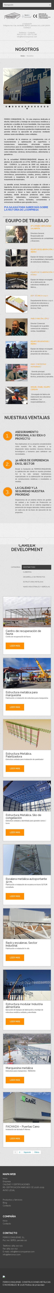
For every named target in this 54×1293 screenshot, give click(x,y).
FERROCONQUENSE (12, 1282)
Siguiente (27, 1152)
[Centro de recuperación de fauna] (27, 612)
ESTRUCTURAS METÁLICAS (33, 582)
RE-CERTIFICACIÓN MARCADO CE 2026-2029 (23, 1187)
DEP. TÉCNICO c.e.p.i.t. (39, 296)
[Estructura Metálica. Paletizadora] (27, 734)
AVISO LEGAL (9, 1190)
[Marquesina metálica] (27, 1049)
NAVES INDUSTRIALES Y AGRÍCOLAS (36, 587)
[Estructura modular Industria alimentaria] (27, 985)
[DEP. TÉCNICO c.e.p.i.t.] (17, 304)
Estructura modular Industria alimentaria (24, 1005)
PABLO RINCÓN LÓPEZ (40, 319)
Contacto (7, 1206)
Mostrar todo (29, 567)
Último (36, 1152)
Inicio (23, 56)
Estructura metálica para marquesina (22, 694)
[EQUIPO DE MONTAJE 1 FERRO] (17, 349)
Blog (5, 1203)
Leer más (15, 646)
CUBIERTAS (27, 572)
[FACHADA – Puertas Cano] (27, 1107)
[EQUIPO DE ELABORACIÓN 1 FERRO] (17, 257)
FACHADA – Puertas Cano (22, 1126)
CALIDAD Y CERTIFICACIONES (16, 1184)
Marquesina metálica (19, 1068)
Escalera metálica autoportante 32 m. (26, 880)
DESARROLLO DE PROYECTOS (34, 577)
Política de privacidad (34, 1285)
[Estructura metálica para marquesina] (27, 673)
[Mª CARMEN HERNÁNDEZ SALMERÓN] (17, 234)
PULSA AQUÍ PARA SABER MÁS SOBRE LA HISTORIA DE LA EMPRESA (26, 208)
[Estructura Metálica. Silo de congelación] (27, 796)
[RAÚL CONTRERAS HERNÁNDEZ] (17, 372)
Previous (7, 89)
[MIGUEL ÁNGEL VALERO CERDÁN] (17, 395)
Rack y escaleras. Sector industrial (21, 944)
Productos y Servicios (12, 1200)
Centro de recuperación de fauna (23, 632)
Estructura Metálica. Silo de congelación (23, 816)
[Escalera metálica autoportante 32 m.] (27, 860)
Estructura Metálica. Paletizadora (19, 755)
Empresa (7, 1181)
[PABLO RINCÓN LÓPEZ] (17, 327)
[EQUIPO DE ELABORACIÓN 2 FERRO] (17, 280)
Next (46, 89)
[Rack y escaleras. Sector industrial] (27, 923)
